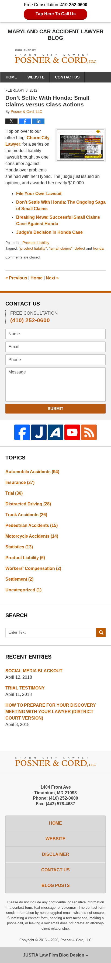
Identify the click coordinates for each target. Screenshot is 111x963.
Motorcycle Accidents (31, 536)
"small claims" (60, 248)
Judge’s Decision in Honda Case (49, 232)
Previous (16, 278)
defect (80, 248)
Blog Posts (55, 885)
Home (11, 77)
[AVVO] (55, 432)
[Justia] (38, 432)
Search (101, 633)
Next (52, 278)
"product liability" (33, 248)
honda (98, 248)
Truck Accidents (26, 514)
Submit (55, 408)
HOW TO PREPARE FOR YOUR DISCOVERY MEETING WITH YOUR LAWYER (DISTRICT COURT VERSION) (50, 711)
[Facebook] (22, 432)
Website (35, 77)
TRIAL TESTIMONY (25, 688)
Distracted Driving (28, 504)
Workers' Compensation (33, 568)
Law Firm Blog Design (53, 955)
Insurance (19, 482)
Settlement (19, 579)
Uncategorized (23, 590)
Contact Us (67, 77)
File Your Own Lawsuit (38, 193)
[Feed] (89, 432)
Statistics (19, 547)
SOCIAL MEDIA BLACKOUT (34, 671)
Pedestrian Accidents (31, 525)
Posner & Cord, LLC (76, 940)
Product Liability (35, 242)
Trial (14, 493)
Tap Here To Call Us (56, 14)
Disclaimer (55, 854)
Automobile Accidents (32, 471)
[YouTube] (72, 432)
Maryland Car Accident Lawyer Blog (55, 56)
